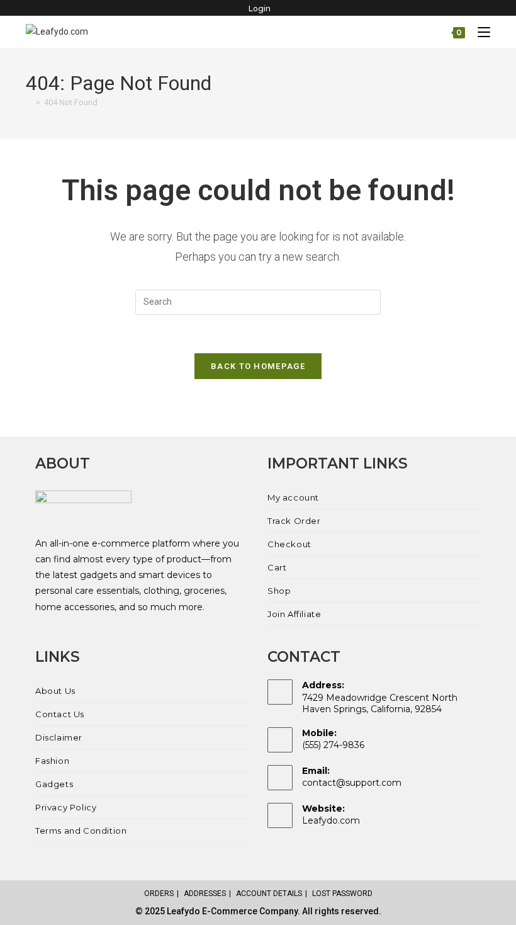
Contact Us (59, 714)
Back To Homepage (258, 366)
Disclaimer (58, 737)
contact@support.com (351, 782)
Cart (276, 567)
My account (293, 497)
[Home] (29, 102)
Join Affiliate (294, 614)
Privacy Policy (65, 807)
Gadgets (54, 784)
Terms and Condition (80, 831)
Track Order (294, 521)
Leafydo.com (331, 820)
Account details (269, 893)
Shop (279, 591)
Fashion (52, 761)
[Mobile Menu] (479, 32)
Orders (159, 893)
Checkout (289, 544)
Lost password (342, 893)
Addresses (205, 893)
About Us (55, 691)
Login (260, 8)
